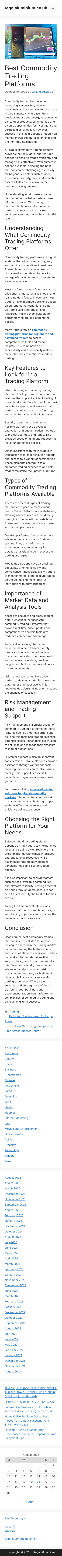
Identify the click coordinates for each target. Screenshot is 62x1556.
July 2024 (11, 1242)
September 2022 (15, 1323)
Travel (9, 1161)
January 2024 (13, 1274)
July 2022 (11, 1333)
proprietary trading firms (20, 1538)
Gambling (11, 1096)
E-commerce (13, 1074)
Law (7, 1123)
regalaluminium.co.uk (26, 8)
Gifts (8, 1101)
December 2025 (15, 1193)
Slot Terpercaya (15, 1518)
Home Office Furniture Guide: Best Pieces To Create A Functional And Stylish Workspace (27, 1420)
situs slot (10, 1530)
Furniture (10, 1091)
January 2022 (13, 1355)
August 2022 (13, 1328)
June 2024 (11, 1247)
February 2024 (14, 1269)
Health (9, 1107)
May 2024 (11, 1253)
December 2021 (15, 1360)
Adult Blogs (12, 1048)
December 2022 (15, 1312)
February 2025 (14, 1215)
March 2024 (12, 1263)
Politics (9, 1139)
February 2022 (14, 1350)
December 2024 (15, 1226)
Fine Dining (12, 1085)
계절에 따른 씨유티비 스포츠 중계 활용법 (30, 1401)
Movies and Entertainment (21, 1128)
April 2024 (11, 1258)
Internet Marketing (16, 1118)
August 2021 (13, 1371)
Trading (14, 1011)
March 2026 (12, 1188)
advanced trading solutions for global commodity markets (29, 793)
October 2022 (13, 1317)
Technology (12, 1150)
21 (38, 1481)
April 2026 (11, 1183)
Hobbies (10, 1112)
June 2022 (11, 1339)
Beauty (9, 1058)
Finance (10, 1080)
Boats (8, 1064)
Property (10, 1144)
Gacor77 (10, 1526)
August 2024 (13, 1236)
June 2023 (11, 1290)
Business (10, 1069)
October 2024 (14, 1231)
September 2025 (15, 1204)
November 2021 (15, 1366)
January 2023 (13, 1306)
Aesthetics (11, 1053)
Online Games (14, 1134)
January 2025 (13, 1220)
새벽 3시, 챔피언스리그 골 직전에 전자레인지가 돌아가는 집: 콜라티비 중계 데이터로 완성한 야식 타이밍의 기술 (31, 1392)
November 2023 (15, 1280)
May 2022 (11, 1344)
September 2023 (15, 1285)
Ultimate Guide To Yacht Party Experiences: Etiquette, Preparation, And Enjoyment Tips (30, 1434)
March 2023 (12, 1296)
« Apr (29, 1501)
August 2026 (13, 1177)
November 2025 (15, 1199)
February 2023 (14, 1301)
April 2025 (11, 1210)
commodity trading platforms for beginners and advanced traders (29, 334)
